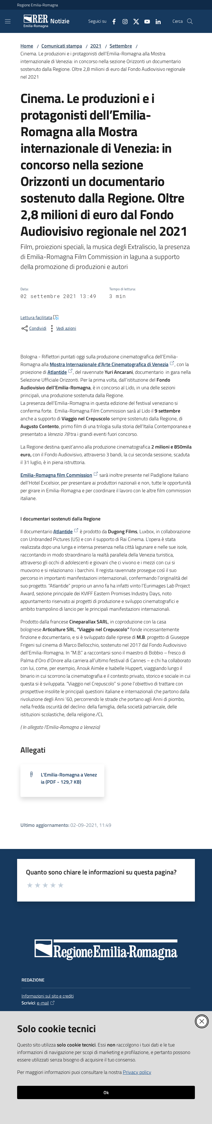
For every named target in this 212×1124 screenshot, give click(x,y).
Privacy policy (137, 1072)
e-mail (43, 1002)
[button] (190, 21)
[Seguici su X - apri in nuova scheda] (133, 21)
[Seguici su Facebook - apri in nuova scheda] (111, 21)
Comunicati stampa (61, 46)
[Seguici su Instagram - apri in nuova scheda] (122, 21)
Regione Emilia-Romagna (37, 5)
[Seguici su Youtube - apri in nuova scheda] (144, 21)
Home (26, 46)
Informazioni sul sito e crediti (48, 996)
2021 (95, 46)
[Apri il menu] (7, 21)
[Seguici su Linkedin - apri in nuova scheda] (155, 21)
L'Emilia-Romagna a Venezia (69, 778)
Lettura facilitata (36, 317)
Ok (106, 1092)
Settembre (121, 46)
